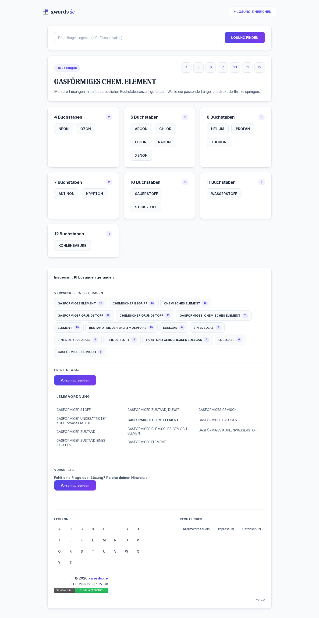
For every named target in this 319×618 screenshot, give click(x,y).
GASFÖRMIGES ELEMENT (147, 442)
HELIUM (217, 129)
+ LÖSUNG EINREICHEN (252, 12)
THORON (219, 142)
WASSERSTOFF (224, 194)
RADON (164, 142)
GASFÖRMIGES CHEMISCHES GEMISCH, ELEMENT (158, 431)
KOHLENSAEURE (72, 245)
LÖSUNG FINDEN (244, 37)
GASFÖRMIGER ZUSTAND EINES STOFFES (81, 443)
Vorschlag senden (75, 380)
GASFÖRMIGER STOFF (74, 410)
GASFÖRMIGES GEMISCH (217, 410)
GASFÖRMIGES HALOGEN (217, 420)
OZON (85, 129)
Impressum (226, 529)
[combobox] (138, 37)
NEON (64, 129)
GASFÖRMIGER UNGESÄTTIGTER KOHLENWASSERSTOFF (81, 421)
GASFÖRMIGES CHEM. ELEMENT (153, 420)
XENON (141, 155)
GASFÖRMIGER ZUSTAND (76, 432)
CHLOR (165, 129)
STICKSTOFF (146, 207)
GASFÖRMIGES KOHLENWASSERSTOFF (228, 430)
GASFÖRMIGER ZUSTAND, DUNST (153, 410)
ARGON (141, 129)
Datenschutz (252, 529)
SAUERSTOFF (146, 194)
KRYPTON (94, 194)
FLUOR (140, 142)
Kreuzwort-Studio (196, 529)
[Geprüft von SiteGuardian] (81, 591)
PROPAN (243, 129)
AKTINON (66, 194)
